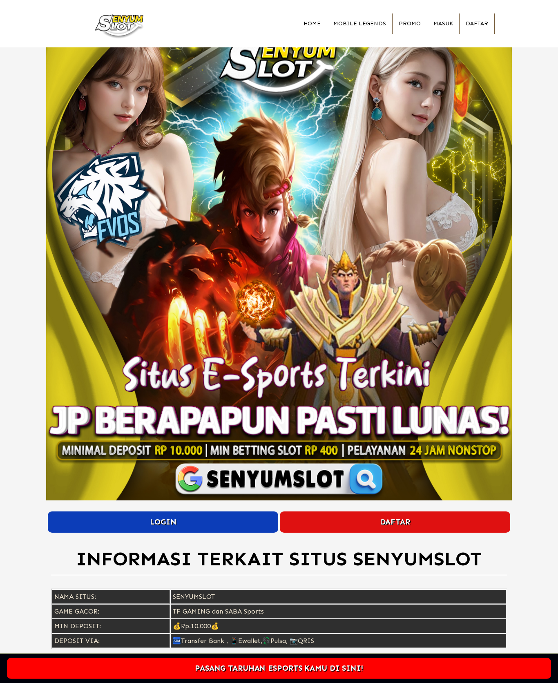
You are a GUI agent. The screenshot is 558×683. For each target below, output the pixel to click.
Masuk (443, 23)
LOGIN (163, 522)
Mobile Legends (359, 23)
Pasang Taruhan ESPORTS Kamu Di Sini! (279, 668)
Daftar (477, 23)
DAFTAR (395, 522)
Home (312, 23)
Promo (410, 23)
